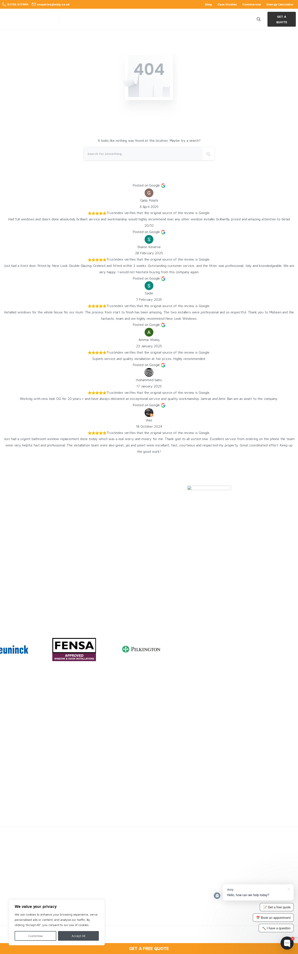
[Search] (208, 153)
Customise (35, 936)
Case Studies (227, 4)
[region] (57, 922)
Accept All (78, 936)
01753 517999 (17, 4)
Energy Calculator (280, 4)
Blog (208, 4)
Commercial (251, 4)
